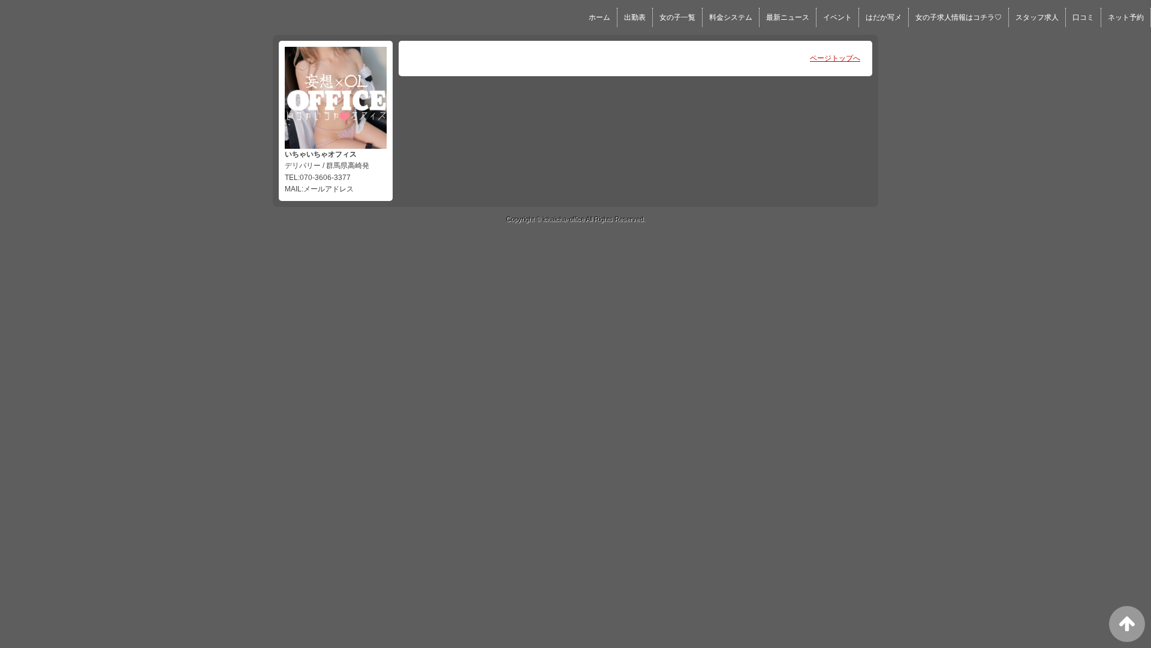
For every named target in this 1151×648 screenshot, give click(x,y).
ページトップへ (835, 58)
